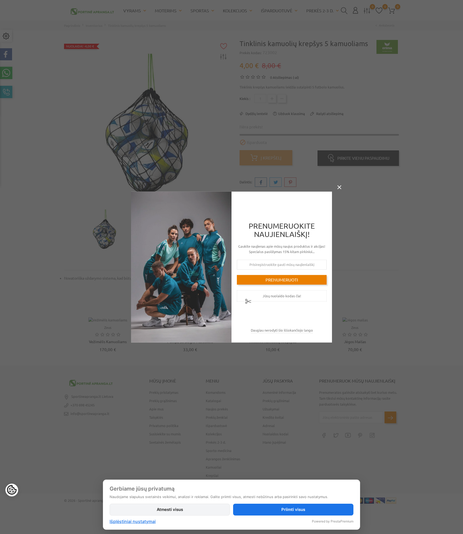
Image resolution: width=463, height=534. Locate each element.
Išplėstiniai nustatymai (133, 521)
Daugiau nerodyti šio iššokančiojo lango (282, 330)
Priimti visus (293, 509)
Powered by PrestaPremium (332, 521)
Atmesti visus (170, 509)
